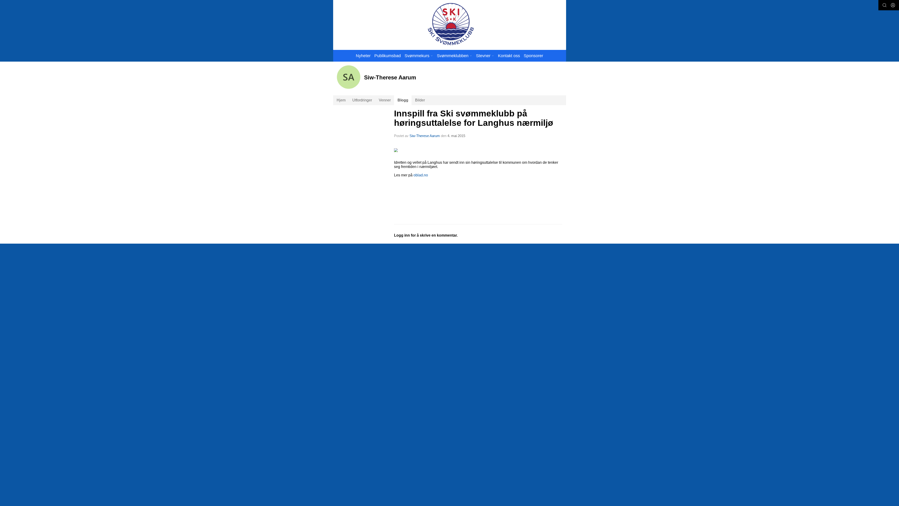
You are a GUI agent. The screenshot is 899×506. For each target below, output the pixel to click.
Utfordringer (362, 100)
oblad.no (420, 175)
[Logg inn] (893, 5)
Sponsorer (533, 55)
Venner (385, 100)
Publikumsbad (387, 55)
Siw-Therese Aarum (424, 136)
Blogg (403, 100)
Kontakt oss (509, 55)
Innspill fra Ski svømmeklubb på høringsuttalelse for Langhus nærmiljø (473, 118)
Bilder (420, 100)
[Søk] (884, 5)
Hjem (341, 100)
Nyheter (363, 55)
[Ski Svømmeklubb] (450, 24)
